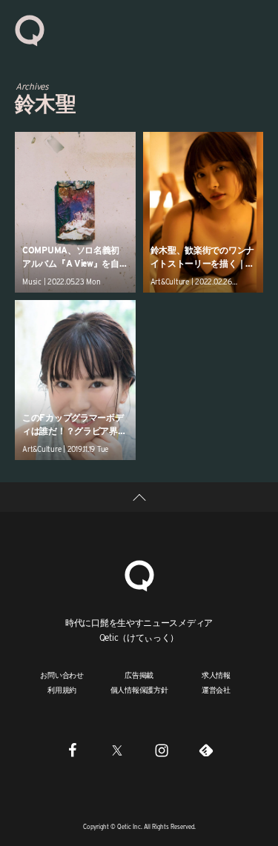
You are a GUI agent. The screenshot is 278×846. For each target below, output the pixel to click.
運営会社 (216, 689)
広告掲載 (139, 674)
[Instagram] (161, 750)
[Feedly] (206, 750)
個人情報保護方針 (139, 689)
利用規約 (61, 689)
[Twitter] (117, 750)
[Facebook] (72, 750)
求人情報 (216, 674)
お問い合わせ (62, 674)
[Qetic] (29, 29)
